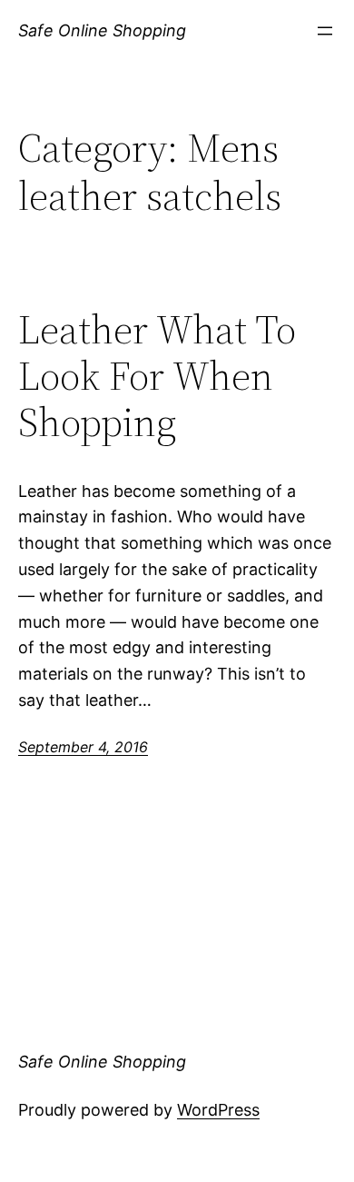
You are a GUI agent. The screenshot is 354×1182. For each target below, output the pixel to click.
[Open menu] (325, 31)
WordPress (218, 1109)
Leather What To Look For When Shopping (157, 376)
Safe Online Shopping (102, 30)
